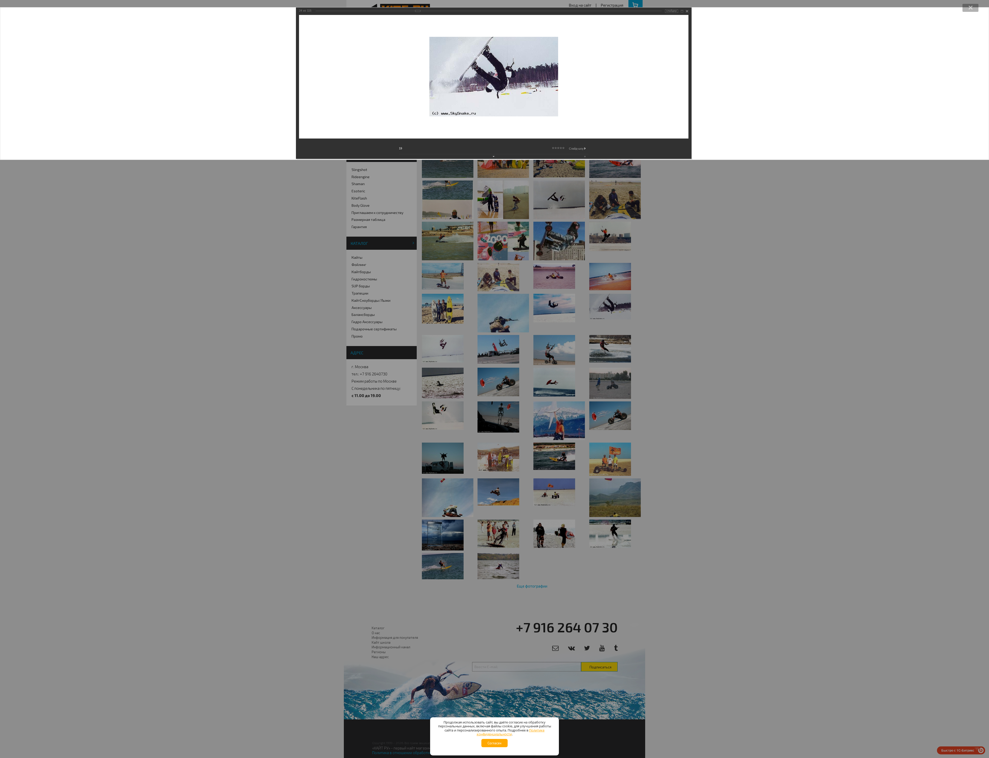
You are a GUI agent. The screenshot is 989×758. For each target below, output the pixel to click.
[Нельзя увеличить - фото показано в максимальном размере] (682, 11)
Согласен (494, 743)
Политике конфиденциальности (511, 732)
